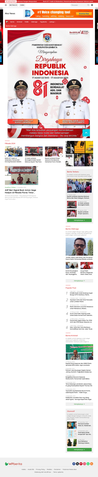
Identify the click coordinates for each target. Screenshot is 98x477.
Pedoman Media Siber (70, 469)
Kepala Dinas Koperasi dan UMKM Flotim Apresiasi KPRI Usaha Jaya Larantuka (78, 364)
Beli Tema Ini (13, 5)
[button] (88, 5)
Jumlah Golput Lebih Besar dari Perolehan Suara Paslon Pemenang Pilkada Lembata (79, 258)
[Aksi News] (13, 464)
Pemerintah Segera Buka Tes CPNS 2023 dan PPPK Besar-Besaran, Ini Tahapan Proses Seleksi (81, 321)
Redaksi (49, 469)
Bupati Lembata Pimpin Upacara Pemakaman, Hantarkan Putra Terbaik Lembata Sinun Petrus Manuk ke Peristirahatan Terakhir (33, 160)
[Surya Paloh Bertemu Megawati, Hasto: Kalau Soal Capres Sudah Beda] (86, 265)
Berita (12, 22)
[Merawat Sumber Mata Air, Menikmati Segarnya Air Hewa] (72, 425)
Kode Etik (31, 469)
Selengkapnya (78, 220)
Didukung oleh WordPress (43, 472)
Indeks (22, 5)
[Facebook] (73, 464)
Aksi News (10, 13)
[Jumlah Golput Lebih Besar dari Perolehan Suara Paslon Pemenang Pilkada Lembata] (79, 247)
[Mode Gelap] (92, 5)
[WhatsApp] (88, 464)
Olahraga (34, 22)
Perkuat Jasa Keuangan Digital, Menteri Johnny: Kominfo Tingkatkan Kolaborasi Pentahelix (78, 371)
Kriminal (19, 22)
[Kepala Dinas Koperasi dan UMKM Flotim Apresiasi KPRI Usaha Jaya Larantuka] (79, 352)
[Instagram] (84, 464)
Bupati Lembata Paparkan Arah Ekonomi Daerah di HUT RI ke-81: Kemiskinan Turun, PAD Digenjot (53, 160)
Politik (27, 22)
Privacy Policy (40, 469)
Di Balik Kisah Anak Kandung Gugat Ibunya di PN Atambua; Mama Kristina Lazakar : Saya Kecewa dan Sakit (81, 294)
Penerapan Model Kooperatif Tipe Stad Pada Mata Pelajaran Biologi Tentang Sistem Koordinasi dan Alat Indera (85, 433)
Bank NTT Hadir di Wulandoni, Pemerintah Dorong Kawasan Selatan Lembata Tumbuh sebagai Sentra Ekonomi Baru (58, 1)
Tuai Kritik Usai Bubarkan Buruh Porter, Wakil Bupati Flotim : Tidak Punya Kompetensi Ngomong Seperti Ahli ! (78, 391)
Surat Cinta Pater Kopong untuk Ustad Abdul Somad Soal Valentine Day (81, 314)
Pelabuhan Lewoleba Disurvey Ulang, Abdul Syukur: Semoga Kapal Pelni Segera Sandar (79, 398)
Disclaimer (57, 469)
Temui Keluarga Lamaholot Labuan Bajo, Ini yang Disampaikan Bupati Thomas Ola (79, 385)
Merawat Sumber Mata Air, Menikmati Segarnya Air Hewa (84, 424)
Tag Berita (43, 22)
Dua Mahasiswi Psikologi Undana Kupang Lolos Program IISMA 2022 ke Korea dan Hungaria (84, 442)
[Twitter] (77, 464)
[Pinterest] (80, 464)
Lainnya (51, 22)
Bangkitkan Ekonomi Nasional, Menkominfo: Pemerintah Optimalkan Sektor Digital (77, 378)
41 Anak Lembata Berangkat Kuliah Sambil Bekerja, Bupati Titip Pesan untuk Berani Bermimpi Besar (13, 160)
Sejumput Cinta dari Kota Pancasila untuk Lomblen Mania (81, 300)
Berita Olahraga (11, 26)
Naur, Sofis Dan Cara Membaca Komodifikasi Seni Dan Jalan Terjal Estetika (81, 328)
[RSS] (91, 464)
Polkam (13, 187)
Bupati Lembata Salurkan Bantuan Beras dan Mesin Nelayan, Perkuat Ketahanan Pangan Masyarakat (78, 197)
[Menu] (6, 5)
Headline (8, 187)
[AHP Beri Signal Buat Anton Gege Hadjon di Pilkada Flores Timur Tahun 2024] (21, 175)
